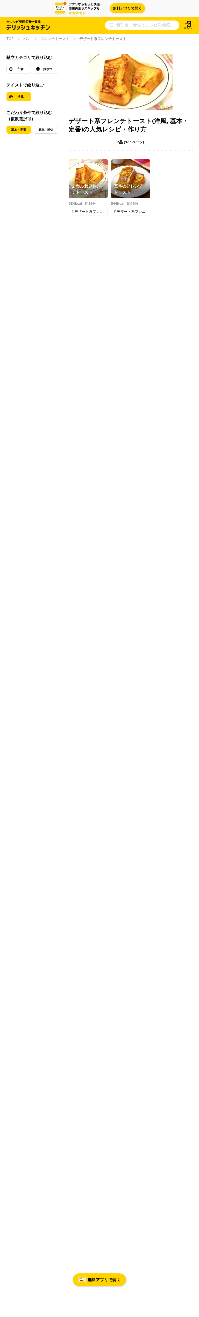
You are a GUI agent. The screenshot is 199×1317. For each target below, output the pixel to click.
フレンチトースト (54, 38)
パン (27, 38)
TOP (9, 38)
